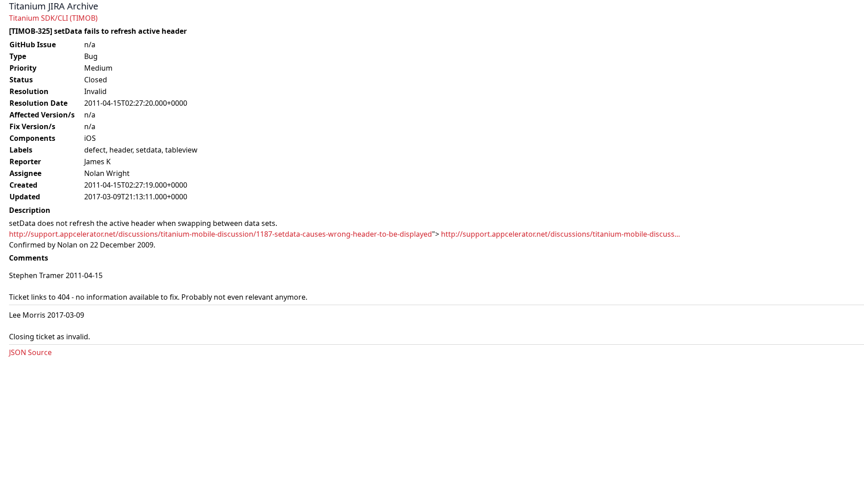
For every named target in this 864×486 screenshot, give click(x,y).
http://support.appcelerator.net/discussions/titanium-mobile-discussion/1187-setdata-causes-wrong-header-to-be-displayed (220, 234)
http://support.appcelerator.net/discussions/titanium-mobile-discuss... (560, 234)
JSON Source (30, 352)
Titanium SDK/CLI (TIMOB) (53, 18)
